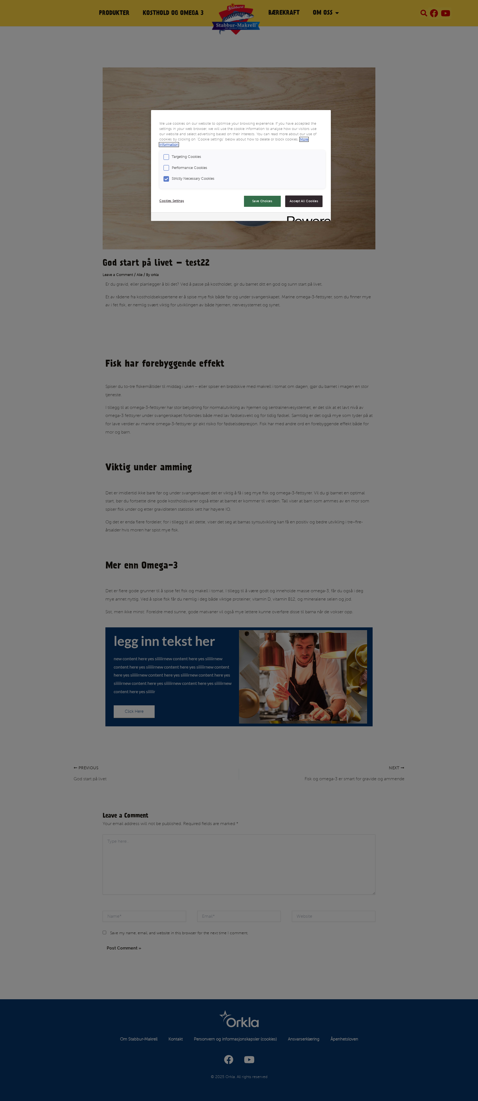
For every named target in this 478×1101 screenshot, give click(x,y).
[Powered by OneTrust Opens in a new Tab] (307, 217)
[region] (241, 165)
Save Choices (262, 201)
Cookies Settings (171, 201)
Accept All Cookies (304, 201)
